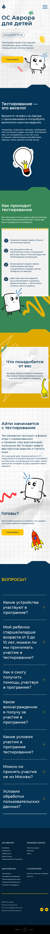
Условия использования (9, 905)
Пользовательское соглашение (12, 910)
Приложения (6, 850)
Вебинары (30, 850)
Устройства (5, 848)
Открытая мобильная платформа (37, 873)
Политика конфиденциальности (12, 907)
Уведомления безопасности (11, 882)
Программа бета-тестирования (12, 859)
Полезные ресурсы (33, 848)
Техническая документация (11, 879)
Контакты (30, 876)
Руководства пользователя (11, 876)
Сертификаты (6, 873)
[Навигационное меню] (45, 6)
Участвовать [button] (12, 59)
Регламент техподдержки (10, 885)
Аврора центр (6, 853)
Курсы (29, 853)
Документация (7, 856)
